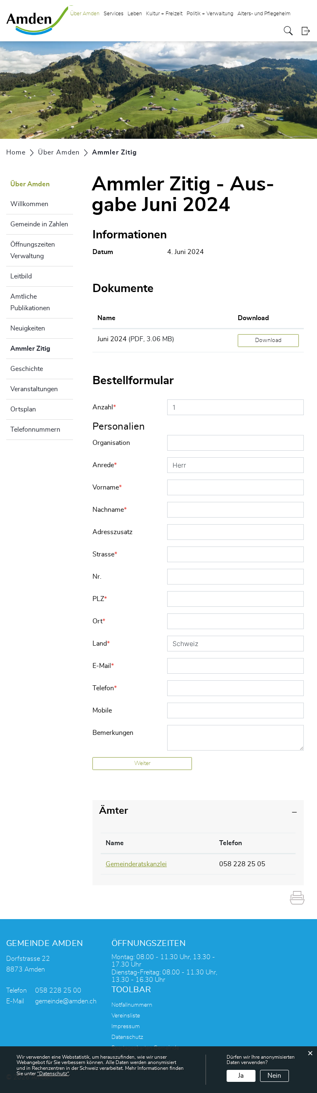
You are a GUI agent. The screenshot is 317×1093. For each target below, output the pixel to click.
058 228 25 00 (58, 990)
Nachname (109, 509)
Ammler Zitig (41, 348)
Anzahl (104, 407)
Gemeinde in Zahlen (39, 224)
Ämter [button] (113, 811)
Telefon (104, 688)
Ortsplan (23, 409)
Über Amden (84, 14)
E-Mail (103, 666)
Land (101, 643)
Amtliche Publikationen (30, 302)
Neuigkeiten (27, 328)
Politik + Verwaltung (210, 14)
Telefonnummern (35, 429)
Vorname (107, 487)
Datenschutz (127, 1037)
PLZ (99, 599)
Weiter (142, 763)
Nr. (97, 576)
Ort (98, 621)
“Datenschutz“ (53, 1073)
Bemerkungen (112, 732)
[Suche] (288, 30)
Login (305, 30)
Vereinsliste (125, 1016)
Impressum (125, 1026)
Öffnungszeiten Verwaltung (32, 250)
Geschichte (26, 369)
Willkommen (29, 204)
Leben (135, 14)
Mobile (102, 710)
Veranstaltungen (34, 389)
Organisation (111, 443)
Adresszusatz (112, 532)
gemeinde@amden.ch (66, 1001)
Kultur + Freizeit (164, 14)
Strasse (104, 554)
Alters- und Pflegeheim (264, 14)
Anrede (104, 465)
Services (113, 14)
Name (106, 318)
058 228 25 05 (242, 864)
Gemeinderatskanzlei (136, 864)
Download (253, 318)
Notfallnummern (131, 1005)
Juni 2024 (112, 339)
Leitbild (21, 276)
